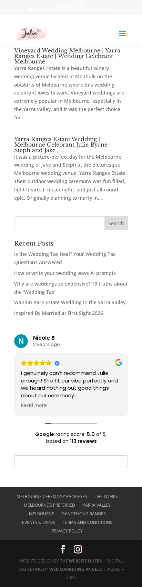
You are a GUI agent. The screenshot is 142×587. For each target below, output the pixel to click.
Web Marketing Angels (75, 569)
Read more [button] (34, 405)
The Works (106, 496)
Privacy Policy (67, 531)
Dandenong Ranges (84, 514)
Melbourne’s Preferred (49, 505)
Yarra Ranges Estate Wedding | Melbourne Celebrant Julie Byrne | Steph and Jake (62, 144)
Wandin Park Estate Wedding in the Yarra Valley (69, 302)
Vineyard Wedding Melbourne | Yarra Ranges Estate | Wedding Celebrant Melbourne (67, 56)
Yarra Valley (97, 505)
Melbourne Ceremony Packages (52, 496)
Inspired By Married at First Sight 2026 (58, 313)
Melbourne (41, 514)
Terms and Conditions (87, 522)
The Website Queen (81, 561)
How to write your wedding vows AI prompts (65, 273)
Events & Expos (38, 522)
